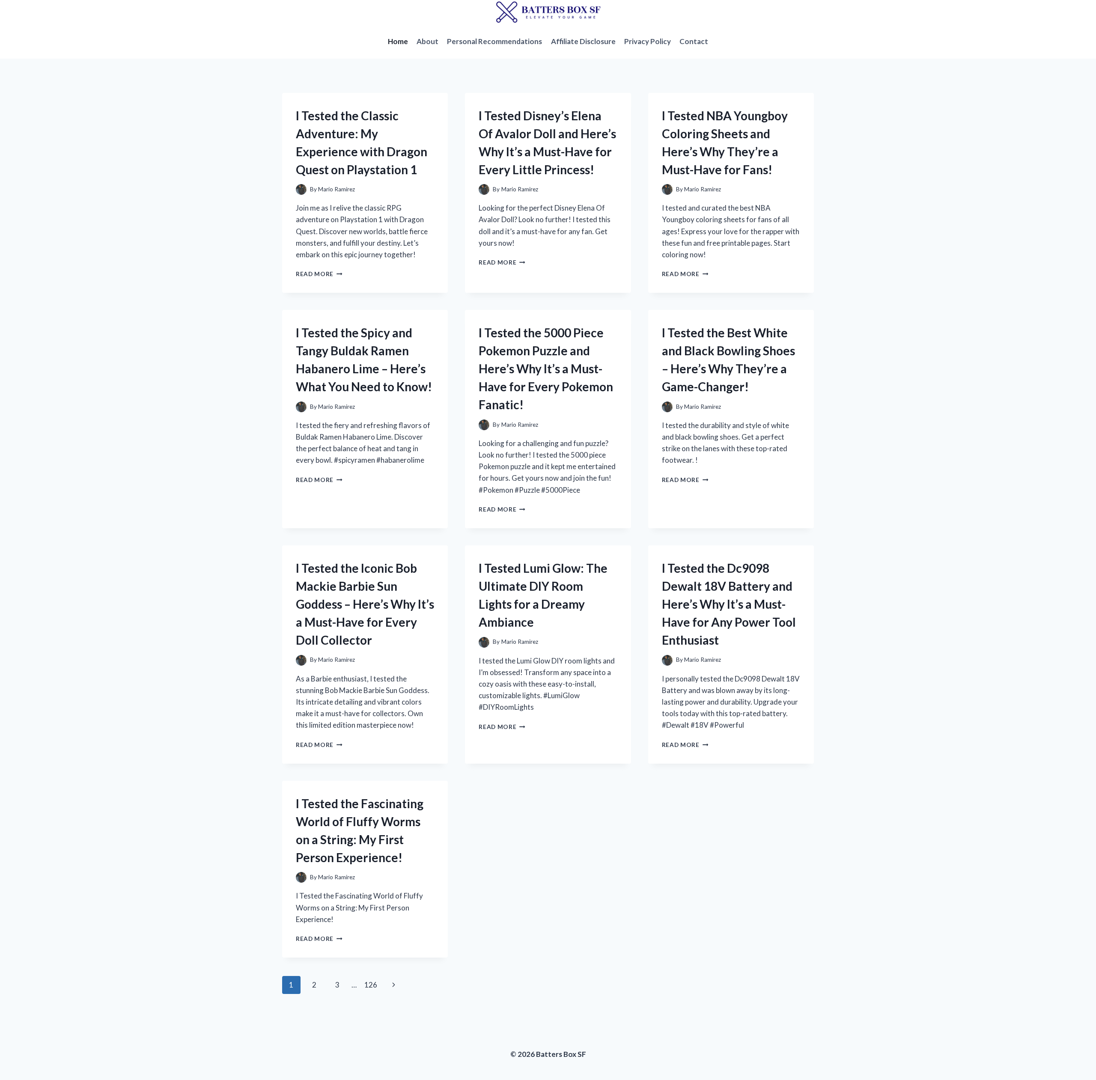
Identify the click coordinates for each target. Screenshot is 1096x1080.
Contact (693, 41)
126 (370, 984)
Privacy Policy (647, 41)
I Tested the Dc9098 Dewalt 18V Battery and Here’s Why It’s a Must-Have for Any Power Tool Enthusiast (729, 604)
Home (398, 41)
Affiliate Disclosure (583, 41)
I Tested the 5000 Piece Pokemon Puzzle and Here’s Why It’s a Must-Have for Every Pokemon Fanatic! (546, 368)
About (427, 41)
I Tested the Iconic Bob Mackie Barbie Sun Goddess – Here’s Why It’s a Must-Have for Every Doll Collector (365, 604)
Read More (319, 274)
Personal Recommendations (494, 41)
